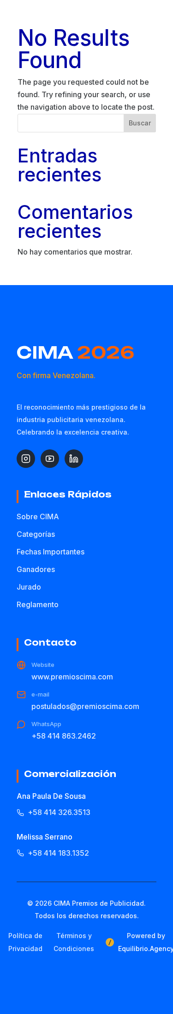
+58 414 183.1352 (58, 853)
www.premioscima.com (72, 676)
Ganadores (36, 569)
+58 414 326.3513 (59, 812)
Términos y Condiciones (74, 942)
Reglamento (38, 604)
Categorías (36, 534)
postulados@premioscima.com (85, 706)
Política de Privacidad (25, 942)
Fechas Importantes (50, 551)
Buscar (140, 123)
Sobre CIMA (38, 516)
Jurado (29, 586)
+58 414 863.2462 (63, 735)
